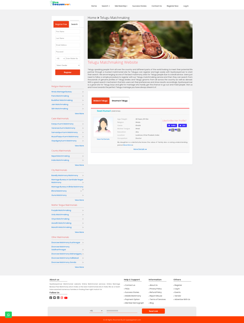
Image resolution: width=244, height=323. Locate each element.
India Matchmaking (60, 160)
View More (79, 113)
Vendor (178, 296)
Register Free (61, 24)
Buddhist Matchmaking (62, 100)
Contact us (130, 285)
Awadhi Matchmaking (61, 223)
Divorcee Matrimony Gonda (63, 262)
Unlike (173, 125)
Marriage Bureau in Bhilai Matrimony (67, 186)
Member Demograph (134, 303)
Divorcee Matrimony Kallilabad (65, 258)
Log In (186, 6)
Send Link (153, 311)
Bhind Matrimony (59, 191)
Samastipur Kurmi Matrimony (64, 132)
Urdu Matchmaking (60, 214)
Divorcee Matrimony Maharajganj (66, 254)
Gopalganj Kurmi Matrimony (64, 140)
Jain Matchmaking (59, 104)
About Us (154, 285)
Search (74, 24)
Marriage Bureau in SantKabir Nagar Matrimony (67, 181)
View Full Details (103, 139)
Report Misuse (156, 296)
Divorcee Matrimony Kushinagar (65, 242)
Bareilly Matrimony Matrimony (64, 175)
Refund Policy (156, 292)
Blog (152, 303)
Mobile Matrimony (133, 296)
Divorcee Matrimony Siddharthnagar (60, 248)
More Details (139, 149)
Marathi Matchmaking (61, 227)
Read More (127, 145)
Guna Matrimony (59, 195)
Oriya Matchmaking (60, 219)
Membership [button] (120, 6)
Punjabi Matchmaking (61, 210)
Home (94, 6)
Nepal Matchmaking (60, 156)
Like (183, 125)
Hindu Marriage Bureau (61, 91)
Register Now (172, 6)
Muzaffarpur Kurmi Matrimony (64, 136)
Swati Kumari (108, 111)
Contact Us (157, 6)
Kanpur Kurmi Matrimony (62, 124)
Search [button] (105, 6)
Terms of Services (158, 299)
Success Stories (139, 6)
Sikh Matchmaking (59, 108)
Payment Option (132, 299)
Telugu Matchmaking (114, 17)
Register (67, 72)
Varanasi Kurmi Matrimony (63, 128)
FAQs (127, 288)
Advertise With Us (182, 299)
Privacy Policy (156, 288)
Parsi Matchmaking (60, 96)
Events (178, 292)
